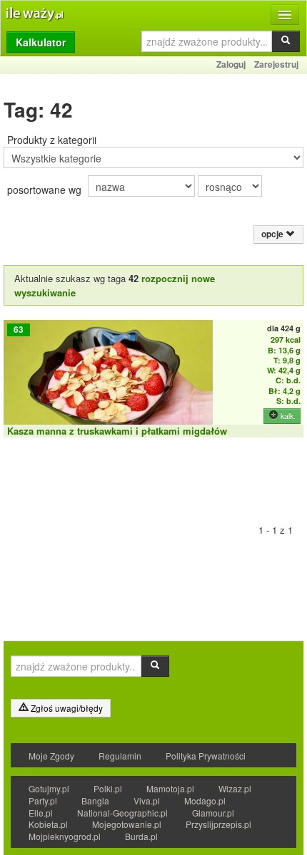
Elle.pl (41, 813)
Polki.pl (108, 788)
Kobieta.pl (48, 824)
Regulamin (120, 756)
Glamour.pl (213, 813)
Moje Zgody (51, 756)
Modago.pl (205, 800)
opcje (273, 234)
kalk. (287, 415)
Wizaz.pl (234, 788)
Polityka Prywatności (206, 756)
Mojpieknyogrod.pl (65, 836)
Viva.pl (147, 800)
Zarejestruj (276, 64)
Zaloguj (231, 64)
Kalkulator (41, 42)
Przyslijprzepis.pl (218, 824)
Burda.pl (141, 836)
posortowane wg (44, 189)
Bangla (95, 800)
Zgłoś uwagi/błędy (66, 708)
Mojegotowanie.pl (126, 824)
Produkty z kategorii (51, 140)
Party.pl (43, 800)
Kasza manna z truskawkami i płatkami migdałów (117, 430)
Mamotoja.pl (170, 788)
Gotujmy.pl (49, 788)
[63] (108, 383)
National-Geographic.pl (122, 813)
